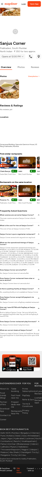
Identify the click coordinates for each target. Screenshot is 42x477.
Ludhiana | (5, 447)
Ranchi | (17, 441)
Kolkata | (11, 435)
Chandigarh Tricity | (29, 452)
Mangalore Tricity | (9, 455)
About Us (4, 389)
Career (3, 419)
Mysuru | (14, 447)
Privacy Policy (25, 411)
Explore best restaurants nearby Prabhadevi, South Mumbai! (18, 460)
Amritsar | (12, 444)
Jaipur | (3, 438)
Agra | (10, 438)
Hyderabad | (19, 438)
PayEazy (26, 395)
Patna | (3, 444)
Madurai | (4, 452)
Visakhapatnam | (29, 441)
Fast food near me (15, 396)
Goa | (24, 435)
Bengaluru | (26, 433)
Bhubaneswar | (24, 444)
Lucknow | (30, 438)
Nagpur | (25, 449)
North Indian (6, 51)
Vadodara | (23, 447)
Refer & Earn (28, 399)
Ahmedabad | (33, 435)
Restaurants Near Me (16, 412)
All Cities (22, 455)
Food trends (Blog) (3, 395)
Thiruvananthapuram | (10, 449)
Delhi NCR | (5, 433)
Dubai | (18, 435)
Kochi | (38, 438)
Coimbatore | (6, 441)
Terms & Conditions (27, 405)
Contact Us (5, 415)
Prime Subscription (28, 390)
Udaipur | (34, 449)
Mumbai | (16, 433)
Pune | (3, 435)
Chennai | (35, 433)
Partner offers (3, 403)
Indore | (34, 444)
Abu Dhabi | (14, 452)
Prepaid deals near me (15, 404)
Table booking (15, 390)
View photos (33, 76)
